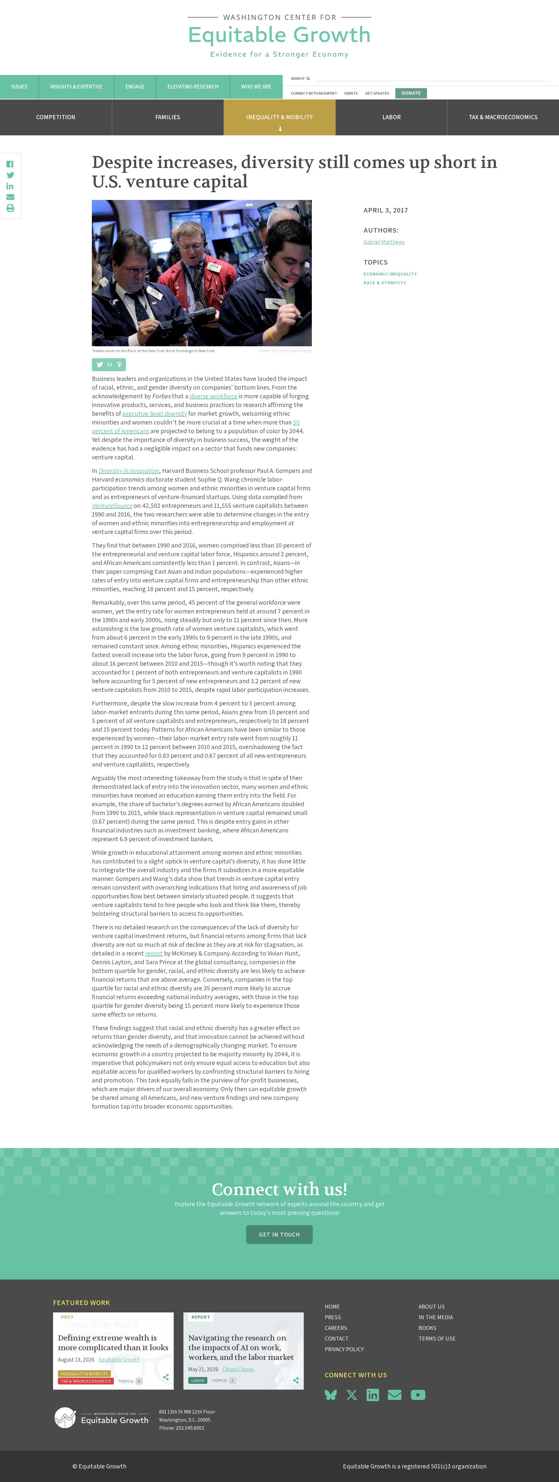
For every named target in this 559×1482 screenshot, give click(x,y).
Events (351, 93)
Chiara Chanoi (238, 1369)
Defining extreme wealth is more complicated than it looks (113, 1343)
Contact (337, 1338)
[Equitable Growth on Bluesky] (331, 1394)
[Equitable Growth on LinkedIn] (373, 1395)
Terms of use (437, 1338)
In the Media (436, 1317)
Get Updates (377, 93)
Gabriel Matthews (384, 241)
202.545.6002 (190, 1428)
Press (333, 1317)
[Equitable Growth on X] (352, 1394)
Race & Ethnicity (385, 283)
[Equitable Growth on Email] (394, 1395)
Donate (411, 92)
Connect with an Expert (314, 93)
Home (332, 1306)
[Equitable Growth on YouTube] (418, 1395)
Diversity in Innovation (128, 470)
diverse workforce (213, 396)
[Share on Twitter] (10, 175)
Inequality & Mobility (279, 117)
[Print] (10, 208)
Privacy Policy (344, 1349)
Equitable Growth (119, 1359)
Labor (391, 117)
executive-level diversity (154, 413)
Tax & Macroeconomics (503, 117)
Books (427, 1327)
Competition (55, 117)
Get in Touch (279, 1234)
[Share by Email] (10, 197)
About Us (432, 1306)
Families (167, 117)
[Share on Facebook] (10, 164)
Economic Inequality (390, 274)
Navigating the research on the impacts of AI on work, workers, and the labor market (241, 1347)
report (154, 953)
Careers (336, 1327)
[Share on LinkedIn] (10, 186)
